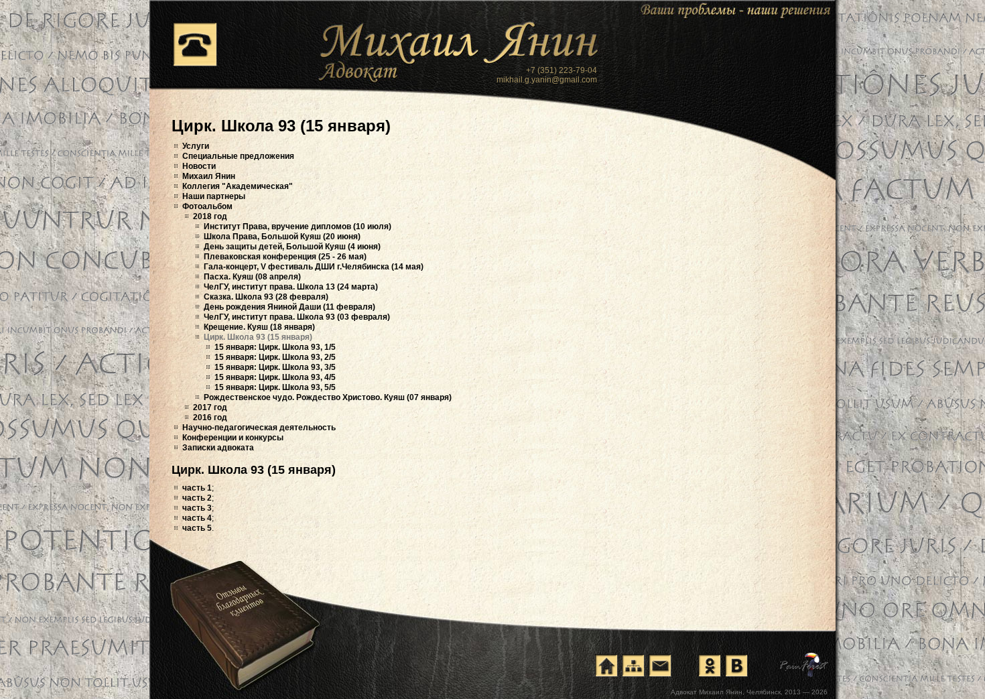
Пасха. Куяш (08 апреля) (252, 276)
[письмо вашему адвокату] (660, 665)
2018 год (210, 216)
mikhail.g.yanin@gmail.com (547, 79)
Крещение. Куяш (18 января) (259, 327)
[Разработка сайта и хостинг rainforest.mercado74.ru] (804, 665)
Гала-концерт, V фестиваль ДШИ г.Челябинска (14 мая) (313, 266)
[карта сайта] (633, 665)
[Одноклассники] (709, 665)
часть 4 (197, 518)
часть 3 (197, 508)
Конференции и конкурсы (232, 437)
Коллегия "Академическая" (237, 186)
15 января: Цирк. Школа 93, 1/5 (275, 347)
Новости (199, 166)
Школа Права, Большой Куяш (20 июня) (282, 236)
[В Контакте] (736, 665)
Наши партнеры (213, 196)
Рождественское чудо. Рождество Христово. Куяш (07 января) (328, 397)
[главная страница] (606, 665)
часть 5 (197, 528)
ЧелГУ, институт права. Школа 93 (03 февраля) (297, 317)
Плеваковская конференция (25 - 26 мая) (285, 256)
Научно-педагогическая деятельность (259, 427)
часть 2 (197, 498)
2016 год (210, 417)
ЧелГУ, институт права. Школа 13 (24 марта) (291, 287)
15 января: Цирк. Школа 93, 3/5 (275, 367)
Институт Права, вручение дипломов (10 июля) (297, 226)
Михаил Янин (208, 176)
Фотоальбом (207, 206)
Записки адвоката (218, 447)
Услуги (195, 146)
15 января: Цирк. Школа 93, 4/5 (275, 377)
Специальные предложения (238, 156)
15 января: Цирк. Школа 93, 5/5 (275, 387)
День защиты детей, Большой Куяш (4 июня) (292, 246)
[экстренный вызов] (195, 44)
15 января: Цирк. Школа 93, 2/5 (275, 357)
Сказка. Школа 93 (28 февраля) (266, 297)
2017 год (210, 407)
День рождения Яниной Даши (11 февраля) (289, 307)
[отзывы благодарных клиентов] (244, 611)
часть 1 (197, 488)
